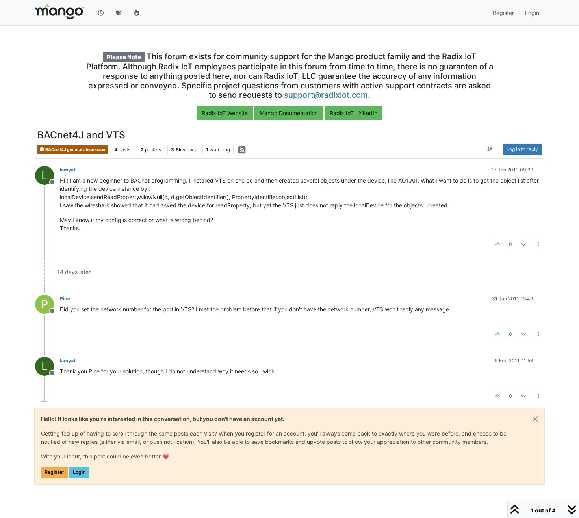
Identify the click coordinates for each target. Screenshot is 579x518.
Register (54, 472)
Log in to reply (522, 150)
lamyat (68, 170)
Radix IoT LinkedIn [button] (353, 113)
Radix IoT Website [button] (225, 113)
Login (79, 472)
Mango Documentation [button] (289, 113)
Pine (65, 299)
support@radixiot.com (326, 95)
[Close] (535, 419)
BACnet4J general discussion (75, 149)
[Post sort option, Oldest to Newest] (490, 149)
